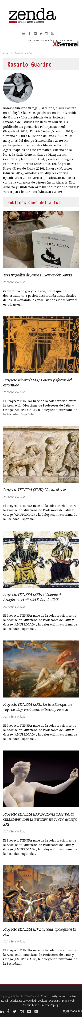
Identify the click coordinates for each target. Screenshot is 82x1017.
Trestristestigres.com (54, 996)
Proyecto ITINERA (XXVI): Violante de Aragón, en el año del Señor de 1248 (32, 597)
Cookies (42, 1000)
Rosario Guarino (14, 282)
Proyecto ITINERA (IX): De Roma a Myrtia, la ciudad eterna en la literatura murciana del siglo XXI (40, 819)
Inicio (6, 52)
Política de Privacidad (23, 1000)
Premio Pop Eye (50, 1005)
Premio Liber (30, 1005)
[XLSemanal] (66, 44)
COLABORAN (31, 40)
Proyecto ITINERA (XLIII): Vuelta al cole (34, 489)
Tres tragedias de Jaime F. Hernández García (37, 274)
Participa (54, 1000)
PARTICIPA (67, 40)
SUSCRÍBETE (49, 40)
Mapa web (68, 1000)
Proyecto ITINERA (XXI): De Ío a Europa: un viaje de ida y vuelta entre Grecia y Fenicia (37, 707)
